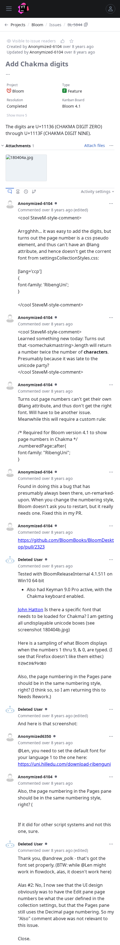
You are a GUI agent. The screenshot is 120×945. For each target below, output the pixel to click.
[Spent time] (18, 191)
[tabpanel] (60, 254)
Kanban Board (73, 100)
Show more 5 (17, 115)
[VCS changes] (34, 191)
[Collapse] (2, 145)
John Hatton (30, 609)
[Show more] (8, 74)
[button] (26, 167)
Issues (55, 24)
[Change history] (26, 191)
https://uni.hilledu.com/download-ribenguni (64, 764)
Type (66, 85)
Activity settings (96, 191)
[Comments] (10, 191)
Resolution (15, 100)
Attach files (94, 145)
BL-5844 (75, 24)
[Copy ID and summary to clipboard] (86, 24)
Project (12, 85)
